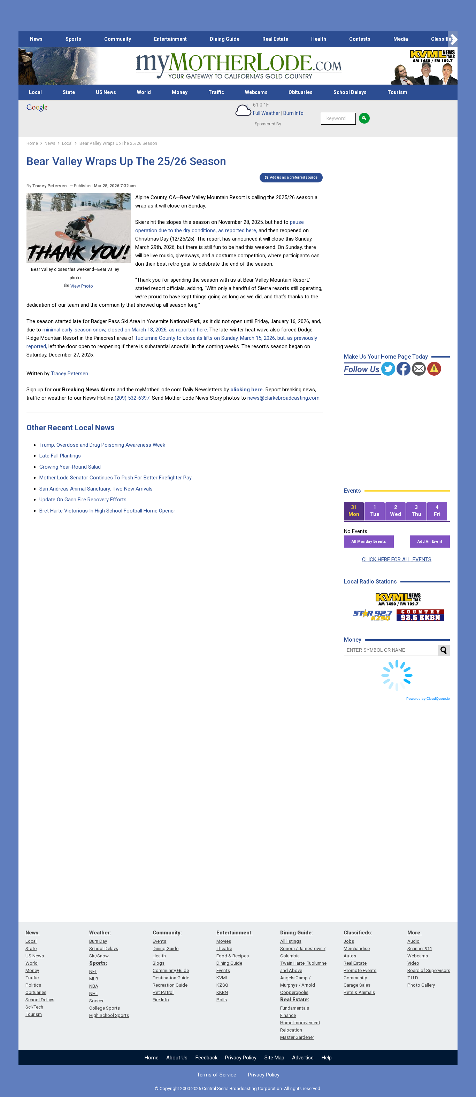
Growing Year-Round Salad (70, 467)
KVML (222, 977)
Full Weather (266, 113)
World (144, 92)
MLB (93, 978)
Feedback (206, 1058)
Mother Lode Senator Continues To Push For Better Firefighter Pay (115, 478)
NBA (93, 986)
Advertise (303, 1058)
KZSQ (222, 985)
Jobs (349, 941)
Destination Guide (171, 977)
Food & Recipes (232, 955)
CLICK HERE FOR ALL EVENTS (396, 559)
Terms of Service (216, 1075)
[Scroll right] (453, 39)
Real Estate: (294, 999)
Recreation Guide (170, 985)
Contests (359, 39)
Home (152, 1058)
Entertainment (170, 39)
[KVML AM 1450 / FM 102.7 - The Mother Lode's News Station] (398, 597)
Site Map (274, 1058)
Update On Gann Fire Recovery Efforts (82, 499)
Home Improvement (300, 1022)
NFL (93, 971)
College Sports (104, 1008)
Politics (33, 985)
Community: (167, 933)
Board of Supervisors (428, 970)
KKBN (222, 992)
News (36, 39)
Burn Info (293, 113)
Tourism (397, 92)
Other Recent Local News (70, 427)
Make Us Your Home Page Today (386, 356)
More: (414, 933)
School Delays (350, 92)
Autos (350, 955)
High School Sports (109, 1015)
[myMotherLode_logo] (238, 66)
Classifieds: (358, 933)
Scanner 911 (419, 948)
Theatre (224, 948)
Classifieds (444, 39)
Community (117, 39)
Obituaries (301, 92)
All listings (290, 941)
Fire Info (161, 999)
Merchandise (357, 948)
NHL (93, 993)
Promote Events (360, 970)
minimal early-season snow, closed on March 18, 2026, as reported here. (124, 330)
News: (32, 933)
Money (179, 92)
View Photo (81, 286)
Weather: (100, 933)
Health (318, 39)
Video (413, 963)
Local (35, 92)
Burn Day (98, 941)
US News (106, 92)
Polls (221, 999)
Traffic (216, 92)
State (69, 92)
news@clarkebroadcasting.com (283, 398)
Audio (413, 941)
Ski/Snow (99, 955)
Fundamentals (294, 1008)
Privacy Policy (240, 1058)
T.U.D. (413, 977)
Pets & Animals (359, 992)
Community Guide (171, 970)
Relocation (291, 1030)
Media (400, 39)
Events (159, 941)
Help (327, 1058)
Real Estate (275, 39)
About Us (176, 1058)
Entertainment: (234, 933)
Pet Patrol (163, 992)
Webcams (256, 92)
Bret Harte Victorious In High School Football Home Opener (107, 511)
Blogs (158, 963)
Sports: (98, 963)
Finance (288, 1015)
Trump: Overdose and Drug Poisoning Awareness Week (102, 445)
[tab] (354, 511)
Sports (73, 39)
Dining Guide (224, 39)
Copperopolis (294, 992)
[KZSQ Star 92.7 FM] (370, 613)
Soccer (96, 1000)
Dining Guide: (296, 933)
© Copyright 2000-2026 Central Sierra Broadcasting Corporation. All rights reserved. (238, 1088)
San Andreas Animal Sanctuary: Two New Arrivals (96, 489)
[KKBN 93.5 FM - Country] (420, 613)
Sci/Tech (34, 1007)
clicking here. (247, 389)
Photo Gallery (421, 985)
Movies (223, 941)
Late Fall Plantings (60, 456)
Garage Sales (357, 985)
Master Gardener (297, 1037)
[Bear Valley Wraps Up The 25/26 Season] (78, 261)
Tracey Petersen (69, 373)
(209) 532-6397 (132, 398)
